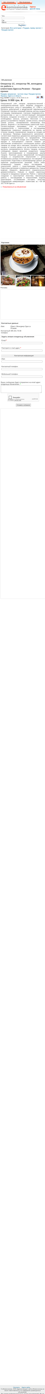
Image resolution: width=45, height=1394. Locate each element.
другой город (35, 9)
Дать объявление (8, 2)
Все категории (15, 28)
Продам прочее (7, 30)
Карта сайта (26, 1387)
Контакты (16, 1387)
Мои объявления (24, 2)
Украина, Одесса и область (11, 96)
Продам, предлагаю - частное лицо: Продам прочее (21, 94)
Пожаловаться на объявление (14, 187)
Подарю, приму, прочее (32, 28)
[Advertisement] (22, 54)
